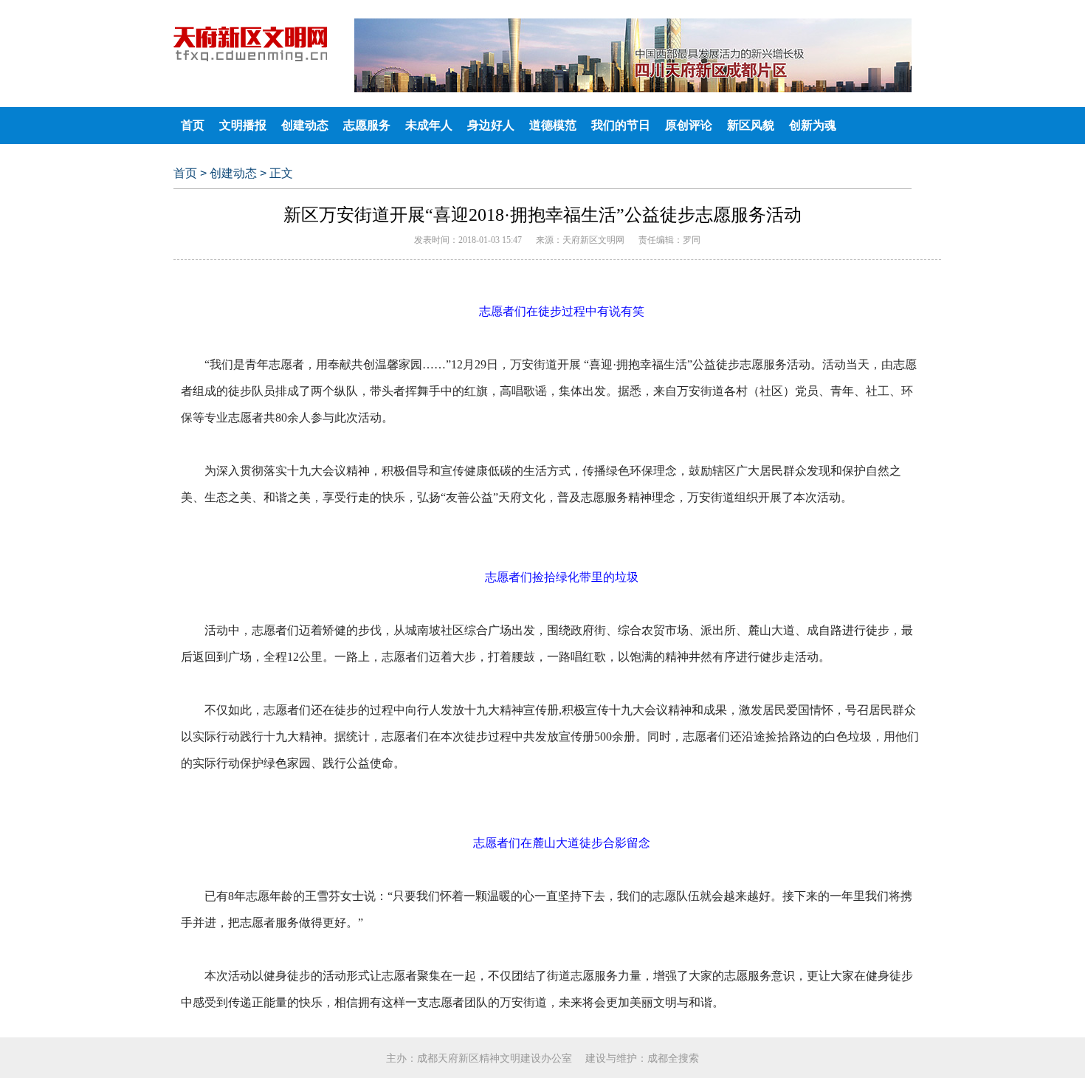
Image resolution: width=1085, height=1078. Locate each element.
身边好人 (490, 125)
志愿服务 (366, 125)
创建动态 (304, 125)
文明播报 (242, 125)
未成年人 (428, 125)
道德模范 (552, 125)
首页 (192, 125)
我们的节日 (620, 125)
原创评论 (688, 125)
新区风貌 (750, 125)
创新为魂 (812, 125)
